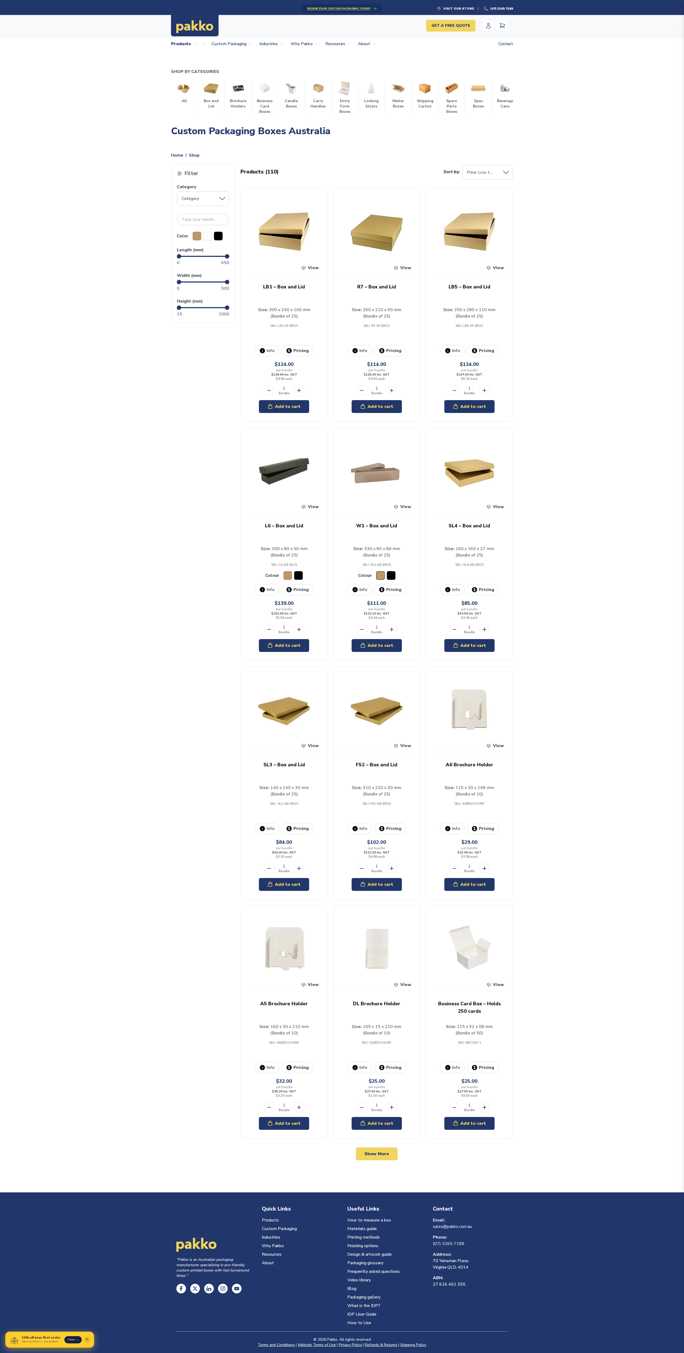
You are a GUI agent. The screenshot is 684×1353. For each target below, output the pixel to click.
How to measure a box (369, 1220)
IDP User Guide (361, 1314)
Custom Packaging (229, 44)
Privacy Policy (350, 1344)
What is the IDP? (363, 1306)
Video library (359, 1280)
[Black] (218, 236)
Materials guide (362, 1229)
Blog (351, 1289)
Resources (335, 44)
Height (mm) (190, 301)
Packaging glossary (365, 1263)
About (364, 44)
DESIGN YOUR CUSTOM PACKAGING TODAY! (339, 8)
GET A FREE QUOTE (451, 25)
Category (186, 187)
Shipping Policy (413, 1344)
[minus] (269, 390)
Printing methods (363, 1237)
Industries (268, 44)
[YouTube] (237, 1288)
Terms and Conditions (276, 1344)
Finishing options (362, 1246)
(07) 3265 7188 (501, 8)
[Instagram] (223, 1288)
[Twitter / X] (195, 1288)
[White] (207, 236)
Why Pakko (302, 44)
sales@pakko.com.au (452, 1227)
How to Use (359, 1323)
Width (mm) (189, 276)
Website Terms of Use (317, 1344)
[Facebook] (181, 1288)
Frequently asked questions (373, 1271)
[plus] (299, 390)
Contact (505, 44)
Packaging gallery (363, 1297)
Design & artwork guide (369, 1254)
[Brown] (197, 236)
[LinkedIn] (209, 1288)
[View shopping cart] (502, 25)
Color (182, 236)
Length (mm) (190, 250)
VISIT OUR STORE (458, 8)
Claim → (73, 1340)
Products (181, 44)
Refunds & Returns (381, 1344)
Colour (272, 575)
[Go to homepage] (195, 25)
